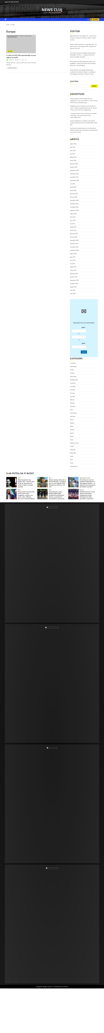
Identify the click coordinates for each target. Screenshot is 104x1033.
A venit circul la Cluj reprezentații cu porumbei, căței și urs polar (23, 56)
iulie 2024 (72, 217)
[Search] (88, 19)
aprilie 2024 (73, 227)
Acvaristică (73, 363)
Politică (72, 446)
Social (71, 456)
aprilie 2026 (73, 157)
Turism (71, 463)
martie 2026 (73, 160)
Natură (72, 436)
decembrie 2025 (74, 170)
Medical (72, 423)
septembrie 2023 (74, 250)
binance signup (74, 99)
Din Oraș (10, 51)
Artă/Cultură (73, 376)
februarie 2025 (74, 194)
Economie (72, 396)
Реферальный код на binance (78, 106)
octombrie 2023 (74, 247)
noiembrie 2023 (74, 244)
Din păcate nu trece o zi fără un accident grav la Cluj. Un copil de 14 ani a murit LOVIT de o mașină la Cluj (83, 108)
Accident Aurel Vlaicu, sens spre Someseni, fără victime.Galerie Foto (83, 115)
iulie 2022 (72, 290)
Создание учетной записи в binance (80, 113)
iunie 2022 (73, 293)
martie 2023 (73, 270)
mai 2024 (72, 224)
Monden (72, 430)
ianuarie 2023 (73, 277)
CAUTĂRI (74, 81)
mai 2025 (72, 184)
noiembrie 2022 (74, 283)
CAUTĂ (94, 86)
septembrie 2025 (74, 180)
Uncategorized (74, 466)
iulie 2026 (72, 147)
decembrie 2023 (74, 240)
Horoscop (72, 416)
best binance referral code (77, 128)
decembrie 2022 (74, 280)
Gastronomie (73, 413)
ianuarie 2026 (73, 167)
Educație (72, 403)
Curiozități (72, 386)
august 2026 (73, 144)
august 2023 (73, 254)
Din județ (72, 390)
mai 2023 (72, 264)
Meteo (71, 426)
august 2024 (73, 214)
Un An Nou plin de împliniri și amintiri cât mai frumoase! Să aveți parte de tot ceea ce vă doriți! (84, 130)
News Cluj (52, 10)
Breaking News (74, 380)
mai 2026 (72, 154)
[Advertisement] (45, 999)
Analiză (72, 370)
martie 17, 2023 (20, 60)
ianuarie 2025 (73, 197)
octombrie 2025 (74, 177)
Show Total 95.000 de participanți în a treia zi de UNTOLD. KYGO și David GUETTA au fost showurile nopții (83, 100)
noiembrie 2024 (74, 204)
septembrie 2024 (74, 210)
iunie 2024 (73, 220)
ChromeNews (56, 987)
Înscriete (95, 19)
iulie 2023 (72, 257)
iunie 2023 (73, 260)
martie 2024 (73, 230)
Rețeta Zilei (73, 453)
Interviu (72, 420)
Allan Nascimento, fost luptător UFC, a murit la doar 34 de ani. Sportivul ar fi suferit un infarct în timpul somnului (83, 38)
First (79, 333)
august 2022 (73, 287)
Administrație (73, 366)
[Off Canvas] (6, 19)
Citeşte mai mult (12, 68)
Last (79, 339)
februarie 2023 (74, 274)
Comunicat (72, 383)
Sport (71, 459)
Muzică (72, 433)
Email (84, 343)
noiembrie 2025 (74, 174)
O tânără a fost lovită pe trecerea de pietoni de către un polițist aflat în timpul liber (83, 123)
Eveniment (72, 406)
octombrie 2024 (74, 207)
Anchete (72, 373)
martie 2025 (73, 190)
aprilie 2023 (73, 267)
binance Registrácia (75, 121)
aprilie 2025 (73, 187)
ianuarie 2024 (73, 237)
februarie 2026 (74, 164)
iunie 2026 (73, 150)
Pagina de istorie (74, 443)
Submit (84, 352)
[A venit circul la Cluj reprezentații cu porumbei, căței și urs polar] (23, 44)
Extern (71, 410)
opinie (71, 440)
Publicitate (72, 450)
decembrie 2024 (74, 200)
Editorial (72, 400)
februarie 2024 (74, 234)
